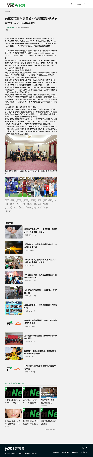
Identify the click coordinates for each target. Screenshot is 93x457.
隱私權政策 (65, 452)
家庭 (39, 201)
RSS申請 (77, 4)
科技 (15, 207)
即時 (9, 11)
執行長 (30, 204)
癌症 (7, 201)
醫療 (45, 201)
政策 (12, 204)
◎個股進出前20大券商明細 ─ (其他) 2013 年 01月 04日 (13, 401)
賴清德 (22, 207)
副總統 (33, 201)
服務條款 (56, 452)
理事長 (26, 201)
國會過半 (30, 207)
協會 (18, 204)
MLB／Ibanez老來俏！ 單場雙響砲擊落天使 (30, 401)
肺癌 (45, 207)
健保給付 (38, 207)
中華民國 (8, 207)
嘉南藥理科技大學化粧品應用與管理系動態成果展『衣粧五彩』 (31, 422)
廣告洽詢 (75, 452)
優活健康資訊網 (9, 27)
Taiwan (37, 204)
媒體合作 (84, 452)
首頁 (6, 11)
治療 (23, 204)
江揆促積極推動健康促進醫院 (48, 422)
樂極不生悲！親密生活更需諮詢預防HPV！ (48, 401)
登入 (85, 4)
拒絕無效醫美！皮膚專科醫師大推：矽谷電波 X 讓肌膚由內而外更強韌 (12, 422)
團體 (7, 204)
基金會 (19, 201)
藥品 (50, 201)
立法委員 (8, 211)
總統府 (45, 204)
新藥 (12, 201)
